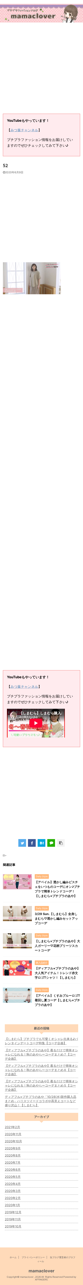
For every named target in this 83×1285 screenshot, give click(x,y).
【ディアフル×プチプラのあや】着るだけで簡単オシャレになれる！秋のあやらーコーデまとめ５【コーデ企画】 (41, 1085)
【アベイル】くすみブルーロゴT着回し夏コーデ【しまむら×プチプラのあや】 (57, 1000)
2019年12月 (13, 1212)
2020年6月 (13, 1170)
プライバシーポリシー (33, 1257)
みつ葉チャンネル (24, 130)
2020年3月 (13, 1191)
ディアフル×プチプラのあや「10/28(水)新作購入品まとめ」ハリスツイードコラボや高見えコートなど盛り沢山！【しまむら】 (40, 1101)
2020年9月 (13, 1148)
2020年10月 (13, 1141)
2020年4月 (13, 1184)
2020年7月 (12, 1162)
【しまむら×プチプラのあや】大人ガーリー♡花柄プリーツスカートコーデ (57, 945)
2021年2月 (12, 1127)
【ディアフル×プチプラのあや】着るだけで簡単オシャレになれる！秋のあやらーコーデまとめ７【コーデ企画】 (41, 1054)
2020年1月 (12, 1205)
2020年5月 (13, 1177)
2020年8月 (13, 1155)
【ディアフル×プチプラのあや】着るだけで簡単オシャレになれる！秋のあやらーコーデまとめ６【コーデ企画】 (41, 1070)
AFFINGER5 (41, 1279)
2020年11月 (13, 1134)
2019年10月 (13, 1226)
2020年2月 (13, 1198)
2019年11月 (13, 1219)
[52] (41, 843)
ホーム (13, 1257)
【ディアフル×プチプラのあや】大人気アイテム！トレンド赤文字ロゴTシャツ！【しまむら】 (57, 972)
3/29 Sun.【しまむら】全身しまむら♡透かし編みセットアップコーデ (56, 918)
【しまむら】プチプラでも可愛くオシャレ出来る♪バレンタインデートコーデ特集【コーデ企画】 (41, 1041)
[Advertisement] (41, 68)
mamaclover (41, 1270)
